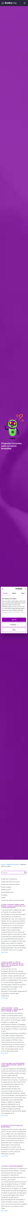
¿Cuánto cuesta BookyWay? (12, 1166)
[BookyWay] (9, 3)
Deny (14, 629)
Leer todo (4, 952)
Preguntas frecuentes (12, 864)
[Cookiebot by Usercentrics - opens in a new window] (16, 589)
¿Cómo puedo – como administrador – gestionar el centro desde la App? (12, 1009)
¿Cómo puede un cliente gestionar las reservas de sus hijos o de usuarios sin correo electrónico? (12, 964)
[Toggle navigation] (24, 3)
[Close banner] (25, 588)
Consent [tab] (5, 593)
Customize (13, 624)
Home (3, 864)
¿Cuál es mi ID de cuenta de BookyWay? (12, 1126)
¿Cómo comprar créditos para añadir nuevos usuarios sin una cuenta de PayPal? (13, 906)
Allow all (14, 619)
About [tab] (23, 593)
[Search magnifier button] (25, 872)
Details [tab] (14, 593)
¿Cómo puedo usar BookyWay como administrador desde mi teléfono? (13, 1065)
